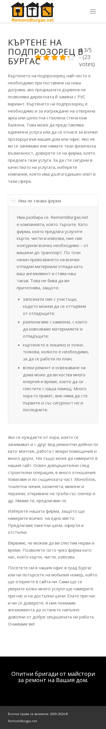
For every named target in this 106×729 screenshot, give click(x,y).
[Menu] (93, 11)
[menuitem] (93, 11)
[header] (44, 11)
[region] (53, 315)
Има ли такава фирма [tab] (39, 200)
